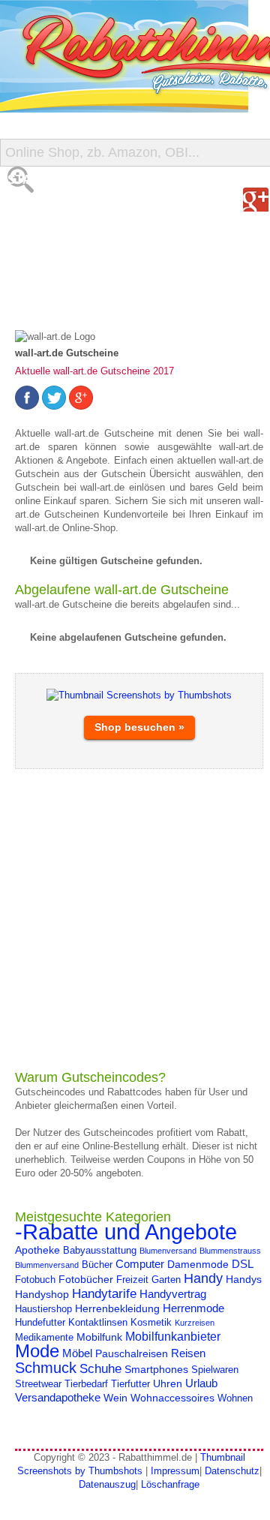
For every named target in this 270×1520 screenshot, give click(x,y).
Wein (116, 1398)
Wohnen (235, 1398)
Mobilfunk (99, 1337)
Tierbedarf (86, 1384)
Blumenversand (168, 1250)
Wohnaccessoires (172, 1398)
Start (28, 179)
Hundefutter (40, 1322)
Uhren (167, 1383)
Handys (244, 1279)
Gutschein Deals (66, 299)
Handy (203, 1278)
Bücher (97, 1265)
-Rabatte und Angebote (126, 1231)
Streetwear (38, 1384)
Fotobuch (35, 1280)
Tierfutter (130, 1384)
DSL (243, 1263)
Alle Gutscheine (65, 209)
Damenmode (198, 1264)
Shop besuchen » (139, 727)
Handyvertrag (173, 1293)
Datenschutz (232, 1470)
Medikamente (44, 1337)
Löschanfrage (170, 1484)
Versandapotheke (57, 1397)
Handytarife (104, 1293)
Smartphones (156, 1369)
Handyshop (42, 1294)
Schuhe (101, 1368)
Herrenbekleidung (117, 1308)
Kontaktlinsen (98, 1322)
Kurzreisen (194, 1322)
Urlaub (201, 1383)
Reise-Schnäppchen (76, 269)
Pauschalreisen (131, 1353)
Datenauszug (107, 1484)
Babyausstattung (99, 1250)
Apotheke (37, 1250)
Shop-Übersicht (63, 239)
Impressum (175, 1470)
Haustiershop (43, 1309)
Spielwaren (214, 1370)
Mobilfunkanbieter (172, 1336)
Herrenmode (193, 1308)
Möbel (77, 1353)
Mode (37, 1351)
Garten (166, 1280)
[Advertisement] (135, 919)
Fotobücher (85, 1279)
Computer (140, 1263)
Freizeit (132, 1280)
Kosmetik (151, 1322)
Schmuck (45, 1367)
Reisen (188, 1353)
